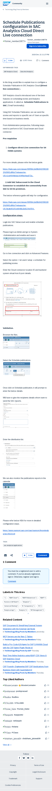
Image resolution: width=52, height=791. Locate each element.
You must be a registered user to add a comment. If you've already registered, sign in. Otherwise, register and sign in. (24, 574)
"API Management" (36, 610)
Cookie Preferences (13, 785)
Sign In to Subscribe (37, 46)
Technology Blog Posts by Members (17, 9)
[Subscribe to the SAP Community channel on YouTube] (28, 758)
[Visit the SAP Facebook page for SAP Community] (19, 758)
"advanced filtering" (10, 606)
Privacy (13, 765)
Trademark (13, 779)
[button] (5, 60)
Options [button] (28, 50)
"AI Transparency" (27, 606)
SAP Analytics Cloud (10, 71)
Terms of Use (39, 765)
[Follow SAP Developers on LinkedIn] (32, 758)
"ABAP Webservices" (28, 598)
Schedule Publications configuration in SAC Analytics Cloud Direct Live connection (24, 28)
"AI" (39, 606)
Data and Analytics (26, 71)
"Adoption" (26, 602)
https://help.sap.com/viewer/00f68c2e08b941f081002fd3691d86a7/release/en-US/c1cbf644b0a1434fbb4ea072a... (25, 172)
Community (17, 3)
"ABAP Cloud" (13, 598)
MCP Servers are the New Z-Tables (18, 637)
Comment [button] (42, 555)
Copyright (13, 772)
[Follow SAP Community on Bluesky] (24, 758)
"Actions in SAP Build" (11, 602)
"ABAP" (42, 598)
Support (39, 779)
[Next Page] (28, 613)
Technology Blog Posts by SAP (18, 651)
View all (6, 745)
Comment (12, 581)
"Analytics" (22, 610)
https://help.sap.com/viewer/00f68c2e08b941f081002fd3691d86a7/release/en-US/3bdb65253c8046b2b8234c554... (25, 205)
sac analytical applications (13, 545)
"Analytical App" (9, 610)
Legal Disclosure (39, 772)
